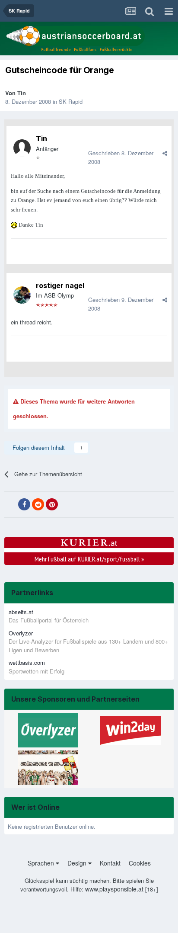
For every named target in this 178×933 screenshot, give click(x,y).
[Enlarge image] (14, 224)
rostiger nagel (60, 285)
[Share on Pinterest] (52, 504)
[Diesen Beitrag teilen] (164, 153)
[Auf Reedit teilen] (38, 504)
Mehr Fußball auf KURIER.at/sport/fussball (89, 559)
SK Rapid (71, 101)
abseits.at (21, 612)
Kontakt (110, 863)
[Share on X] (10, 505)
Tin (21, 93)
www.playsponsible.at (114, 889)
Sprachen (42, 863)
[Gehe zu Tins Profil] (22, 148)
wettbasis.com (27, 662)
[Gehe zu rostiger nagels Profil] (22, 295)
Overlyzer (21, 633)
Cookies (140, 863)
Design (77, 863)
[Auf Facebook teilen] (24, 504)
